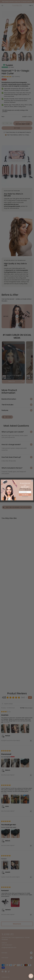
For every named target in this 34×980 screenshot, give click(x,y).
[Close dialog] (32, 480)
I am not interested (25, 496)
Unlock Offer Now (25, 494)
